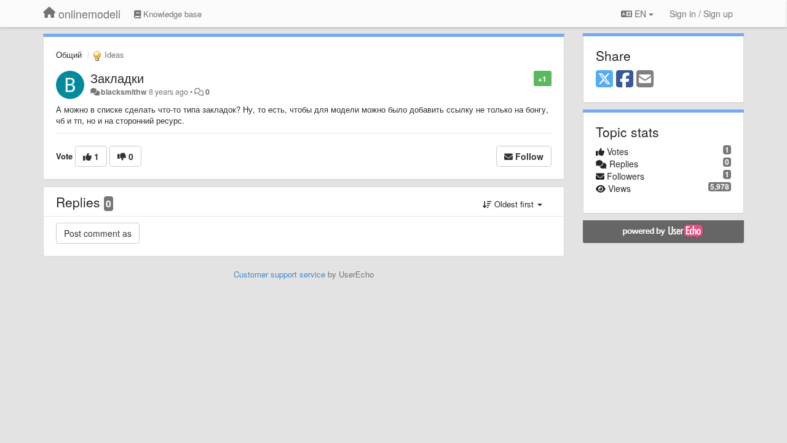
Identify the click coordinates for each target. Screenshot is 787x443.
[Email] (645, 79)
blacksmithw (124, 91)
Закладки (117, 78)
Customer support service (279, 274)
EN (640, 13)
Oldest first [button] (514, 204)
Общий (69, 54)
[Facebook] (624, 79)
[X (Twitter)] (604, 79)
